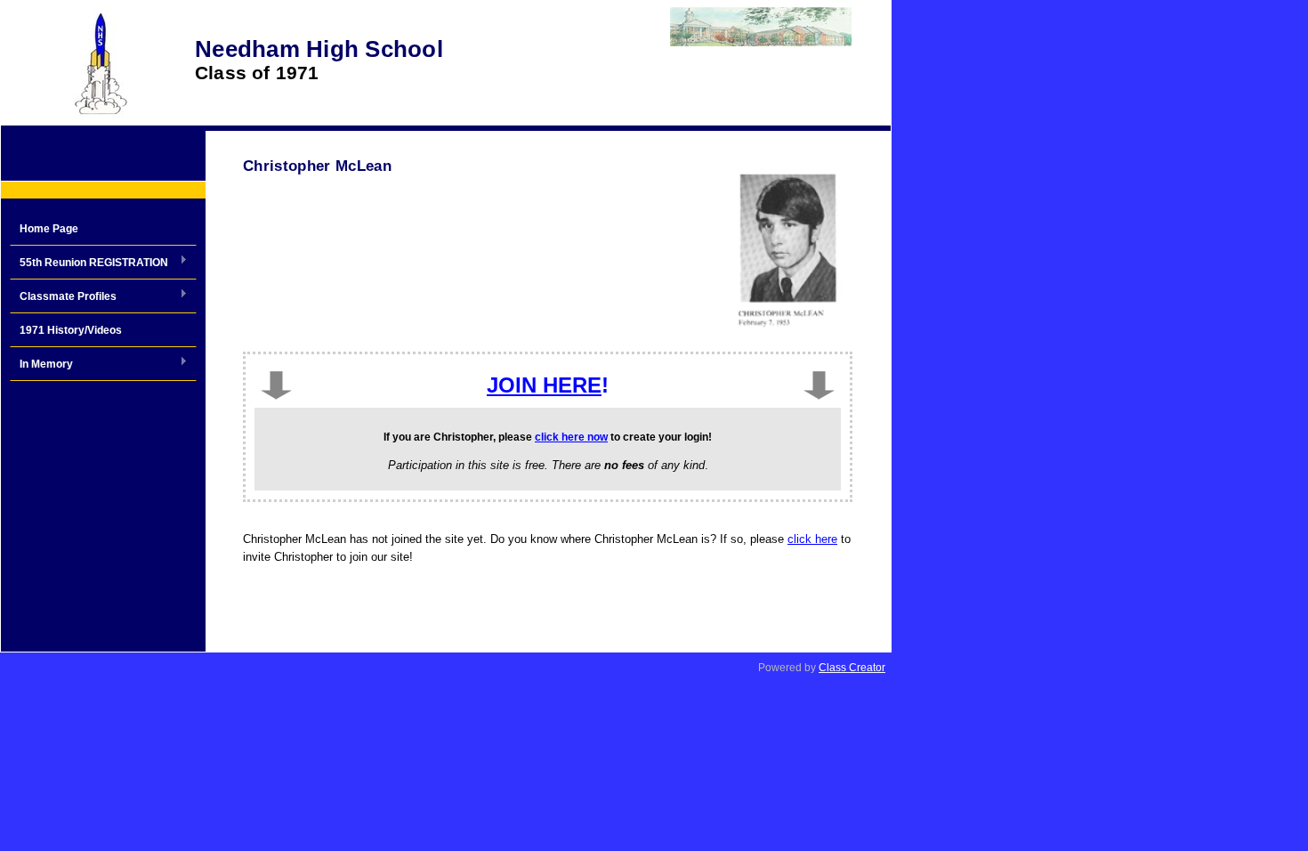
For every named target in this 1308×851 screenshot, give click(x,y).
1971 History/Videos (71, 330)
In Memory (41, 365)
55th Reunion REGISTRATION (89, 263)
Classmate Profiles (63, 297)
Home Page (49, 229)
